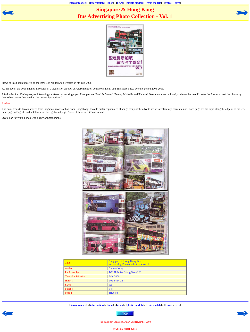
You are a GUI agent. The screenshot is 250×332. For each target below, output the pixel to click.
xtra (177, 2)
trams (168, 2)
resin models (154, 2)
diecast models (78, 2)
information (97, 2)
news (120, 2)
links (110, 2)
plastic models (135, 2)
